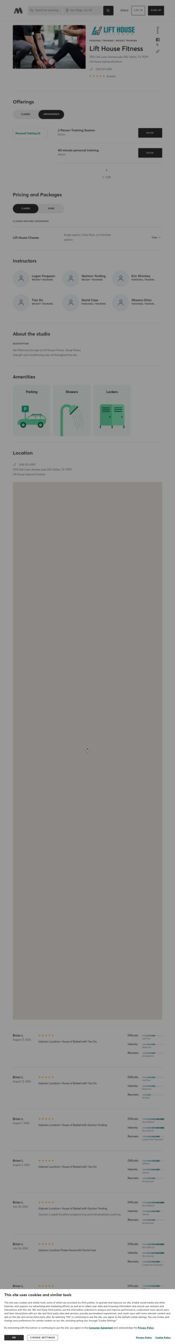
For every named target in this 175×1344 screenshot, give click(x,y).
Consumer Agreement (101, 1328)
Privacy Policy (146, 1328)
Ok (14, 1337)
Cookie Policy (163, 1337)
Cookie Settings (42, 1337)
